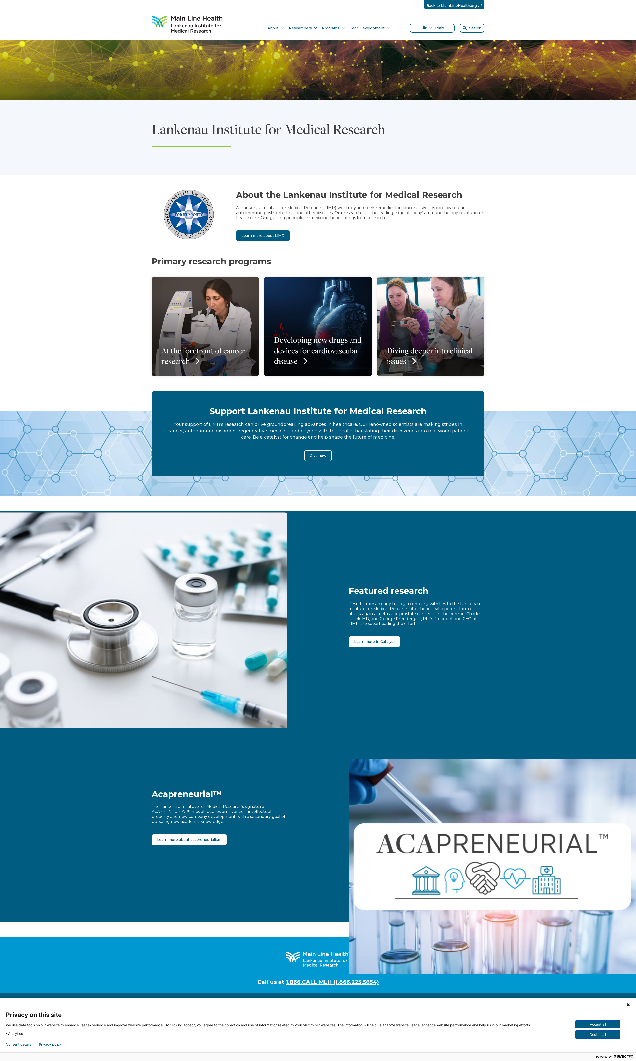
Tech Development (370, 28)
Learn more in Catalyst (374, 641)
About (276, 28)
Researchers (303, 28)
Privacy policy (50, 1044)
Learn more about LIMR (262, 235)
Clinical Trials (432, 28)
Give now (318, 455)
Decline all (598, 1034)
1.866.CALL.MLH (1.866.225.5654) (332, 982)
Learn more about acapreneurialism (189, 839)
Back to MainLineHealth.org (455, 5)
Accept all (598, 1024)
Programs (333, 28)
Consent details (18, 1044)
